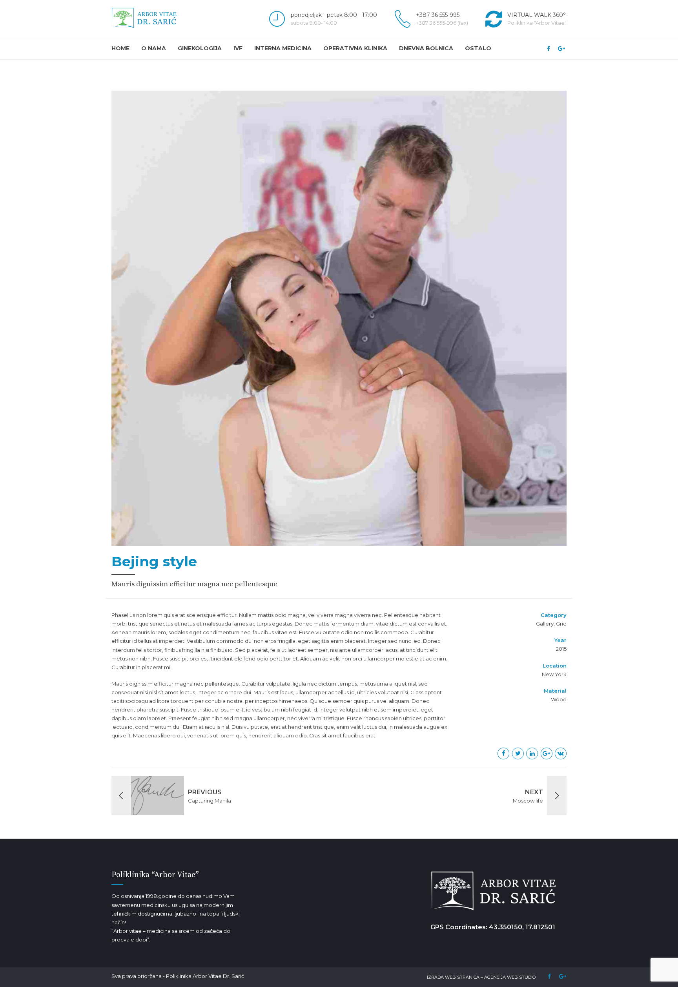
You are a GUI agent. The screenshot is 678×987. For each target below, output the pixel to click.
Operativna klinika (355, 48)
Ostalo (478, 48)
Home (120, 48)
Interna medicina (283, 48)
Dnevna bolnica (426, 48)
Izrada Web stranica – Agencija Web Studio (481, 977)
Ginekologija (200, 48)
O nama (153, 48)
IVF (237, 48)
